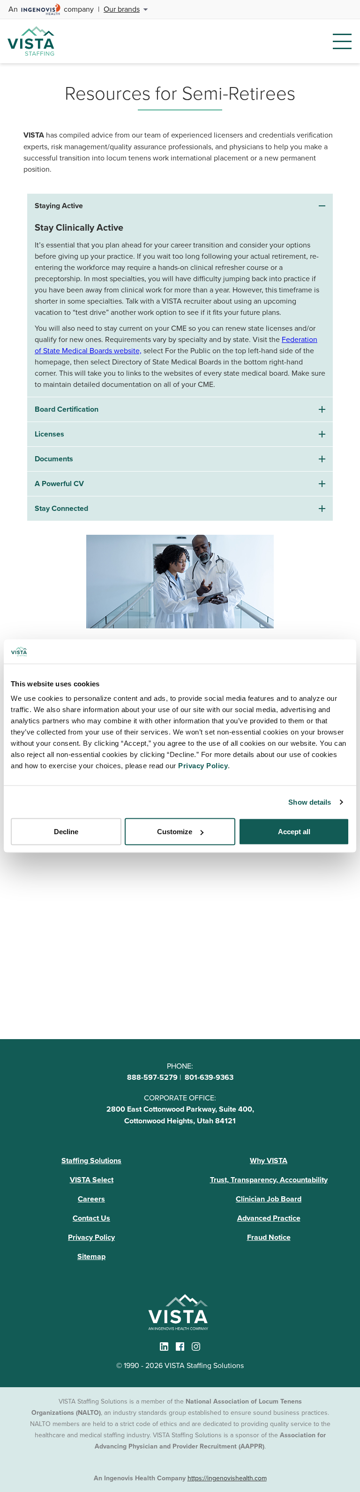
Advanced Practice (268, 1218)
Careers (91, 1199)
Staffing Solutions (91, 1160)
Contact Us (91, 1218)
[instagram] (196, 1346)
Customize (174, 832)
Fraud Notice (269, 1237)
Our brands (122, 9)
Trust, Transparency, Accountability (269, 1179)
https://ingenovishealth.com (227, 1478)
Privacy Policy (91, 1237)
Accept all (294, 832)
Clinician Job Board (268, 1199)
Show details (309, 802)
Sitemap (91, 1256)
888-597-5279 (152, 1077)
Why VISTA (268, 1160)
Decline (66, 832)
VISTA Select (91, 1179)
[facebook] (180, 1346)
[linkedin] (164, 1346)
